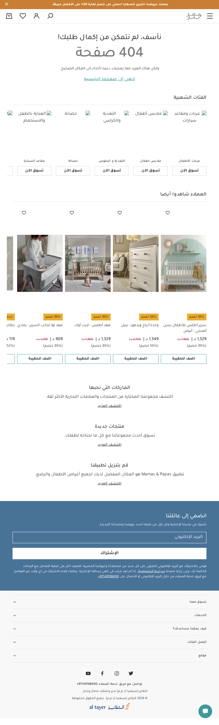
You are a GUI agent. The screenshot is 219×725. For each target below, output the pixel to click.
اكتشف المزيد (109, 406)
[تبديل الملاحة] (209, 16)
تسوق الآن (189, 171)
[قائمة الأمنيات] (167, 213)
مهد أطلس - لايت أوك (92, 326)
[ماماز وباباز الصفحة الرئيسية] (194, 16)
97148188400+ (108, 576)
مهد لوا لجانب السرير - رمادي (40, 326)
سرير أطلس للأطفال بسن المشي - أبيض (184, 328)
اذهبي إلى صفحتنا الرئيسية (109, 79)
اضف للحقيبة (183, 359)
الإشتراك (109, 553)
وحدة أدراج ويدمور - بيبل (140, 326)
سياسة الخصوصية (151, 571)
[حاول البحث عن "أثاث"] (50, 16)
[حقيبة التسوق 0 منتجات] (9, 16)
